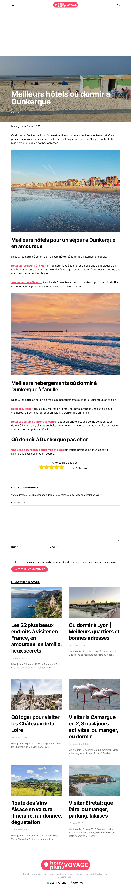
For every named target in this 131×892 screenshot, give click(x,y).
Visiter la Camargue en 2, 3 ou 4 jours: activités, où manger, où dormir (93, 727)
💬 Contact (77, 882)
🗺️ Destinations (56, 882)
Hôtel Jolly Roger (22, 408)
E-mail (54, 546)
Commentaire (19, 502)
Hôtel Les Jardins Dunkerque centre (34, 421)
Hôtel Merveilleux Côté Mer (28, 265)
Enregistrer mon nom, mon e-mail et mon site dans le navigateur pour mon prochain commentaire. (66, 562)
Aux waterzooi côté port (26, 282)
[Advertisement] (65, 33)
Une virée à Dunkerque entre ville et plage (37, 449)
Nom (14, 546)
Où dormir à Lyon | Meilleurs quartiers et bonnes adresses (94, 631)
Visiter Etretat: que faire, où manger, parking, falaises (91, 809)
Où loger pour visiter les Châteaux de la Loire (35, 723)
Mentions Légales (65, 877)
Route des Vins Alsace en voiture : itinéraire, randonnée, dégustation (36, 812)
